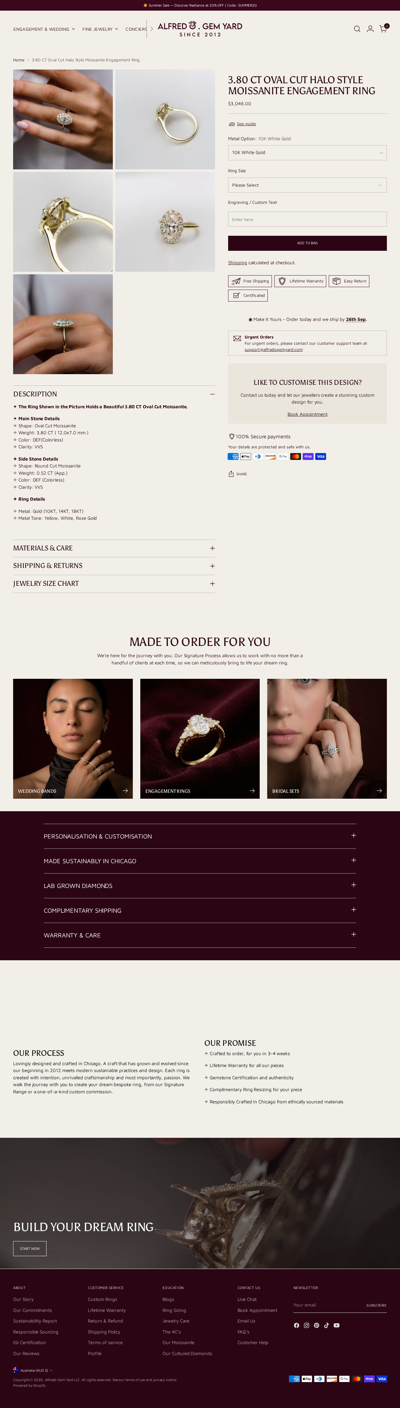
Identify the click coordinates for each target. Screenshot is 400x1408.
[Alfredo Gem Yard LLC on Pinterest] (317, 1326)
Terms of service (105, 1342)
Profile (94, 1353)
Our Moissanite (178, 1342)
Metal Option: (259, 139)
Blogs (168, 1299)
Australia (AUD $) (34, 1370)
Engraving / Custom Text (252, 202)
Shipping (237, 263)
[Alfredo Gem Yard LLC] (200, 29)
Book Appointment (308, 414)
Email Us (246, 1320)
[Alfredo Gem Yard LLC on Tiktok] (327, 1326)
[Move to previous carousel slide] (367, 985)
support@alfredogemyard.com (273, 349)
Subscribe (376, 1305)
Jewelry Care (175, 1320)
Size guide (246, 123)
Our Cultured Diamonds (187, 1353)
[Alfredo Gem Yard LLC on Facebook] (297, 1326)
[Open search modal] (357, 29)
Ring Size (237, 170)
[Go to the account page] (370, 29)
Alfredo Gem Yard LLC (62, 1380)
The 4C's (171, 1331)
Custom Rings (102, 1299)
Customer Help (253, 1342)
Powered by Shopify (29, 1385)
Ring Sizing (174, 1310)
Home (18, 59)
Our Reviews (26, 1353)
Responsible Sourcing (35, 1331)
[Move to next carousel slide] (381, 984)
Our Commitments (32, 1310)
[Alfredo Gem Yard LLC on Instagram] (307, 1326)
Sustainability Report (35, 1320)
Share (241, 474)
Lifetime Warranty (107, 1310)
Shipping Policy (104, 1331)
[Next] (151, 29)
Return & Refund (105, 1320)
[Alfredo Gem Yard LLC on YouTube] (337, 1326)
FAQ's (244, 1331)
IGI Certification (29, 1342)
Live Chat (247, 1299)
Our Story (23, 1299)
